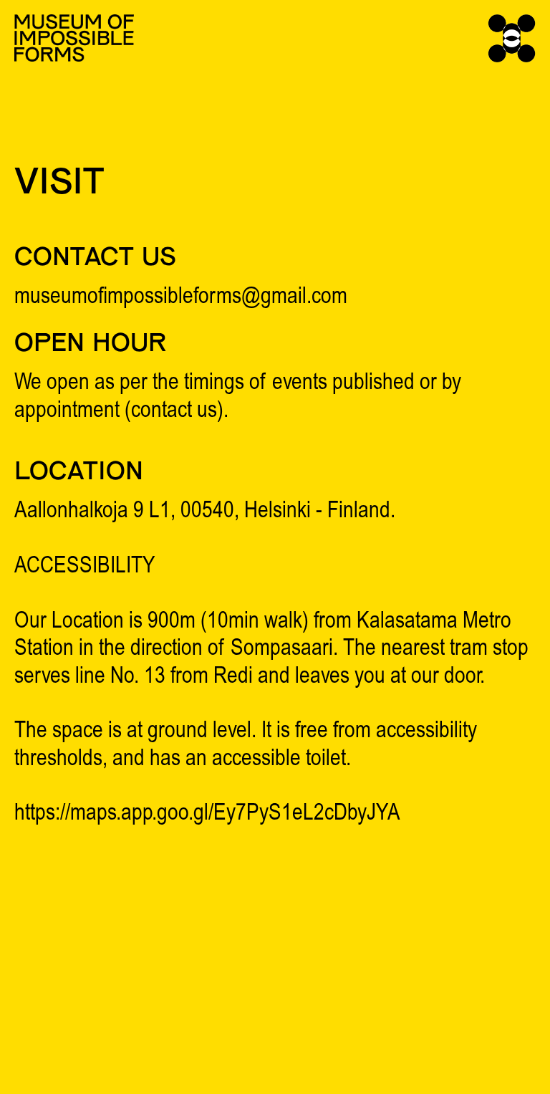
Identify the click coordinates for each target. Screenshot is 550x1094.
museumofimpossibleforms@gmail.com (180, 298)
